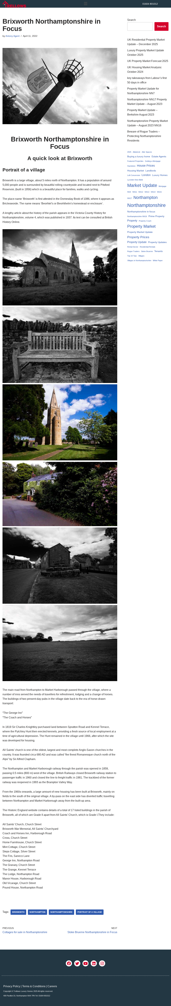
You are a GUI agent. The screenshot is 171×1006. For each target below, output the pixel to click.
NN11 (134, 192)
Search (131, 19)
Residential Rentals (147, 247)
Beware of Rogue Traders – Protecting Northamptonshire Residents (144, 136)
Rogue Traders (133, 251)
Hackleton (131, 166)
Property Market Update (140, 232)
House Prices (146, 165)
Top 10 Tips (132, 256)
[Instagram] (102, 963)
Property (132, 220)
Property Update (137, 242)
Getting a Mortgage (152, 161)
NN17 (129, 198)
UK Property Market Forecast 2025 (147, 61)
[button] (85, 4)
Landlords (150, 170)
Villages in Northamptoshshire (139, 260)
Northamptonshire (61, 912)
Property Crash (145, 221)
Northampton (37, 912)
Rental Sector (132, 247)
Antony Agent (13, 36)
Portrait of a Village (89, 912)
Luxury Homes (159, 175)
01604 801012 (150, 3)
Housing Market (135, 170)
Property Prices (138, 237)
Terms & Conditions (33, 986)
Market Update (142, 185)
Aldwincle (136, 152)
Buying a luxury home (138, 156)
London (146, 174)
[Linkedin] (94, 963)
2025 (129, 152)
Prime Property (156, 216)
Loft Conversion (133, 175)
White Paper (158, 260)
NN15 (159, 192)
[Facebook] (69, 963)
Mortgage (162, 186)
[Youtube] (85, 963)
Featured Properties (135, 161)
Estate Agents (159, 156)
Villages (141, 256)
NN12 (140, 192)
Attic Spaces (147, 152)
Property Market (141, 226)
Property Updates (157, 242)
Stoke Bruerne (147, 251)
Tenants (158, 251)
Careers (52, 986)
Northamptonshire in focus (141, 211)
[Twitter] (77, 963)
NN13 (147, 192)
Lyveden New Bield (135, 180)
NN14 (153, 192)
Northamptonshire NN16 (137, 216)
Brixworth (18, 912)
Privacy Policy (11, 986)
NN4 (129, 192)
